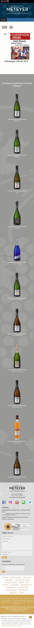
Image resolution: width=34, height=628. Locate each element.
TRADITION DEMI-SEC (26, 585)
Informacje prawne (6, 598)
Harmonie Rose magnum (10, 582)
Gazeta (4, 27)
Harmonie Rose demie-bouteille (22, 580)
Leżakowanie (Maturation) (7, 602)
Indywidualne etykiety (11, 590)
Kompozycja (29, 600)
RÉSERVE (21, 582)
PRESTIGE (5, 585)
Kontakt (21, 598)
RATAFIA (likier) (13, 592)
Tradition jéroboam (9, 580)
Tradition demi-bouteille (15, 577)
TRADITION (5, 577)
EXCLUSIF (21, 592)
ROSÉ (27, 582)
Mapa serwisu (15, 598)
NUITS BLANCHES (10, 587)
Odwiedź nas (27, 598)
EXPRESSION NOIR (23, 590)
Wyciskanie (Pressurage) (19, 600)
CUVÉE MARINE (14, 585)
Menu (4, 19)
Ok (30, 617)
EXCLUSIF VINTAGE (23, 587)
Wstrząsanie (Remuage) (20, 602)
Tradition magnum (27, 577)
